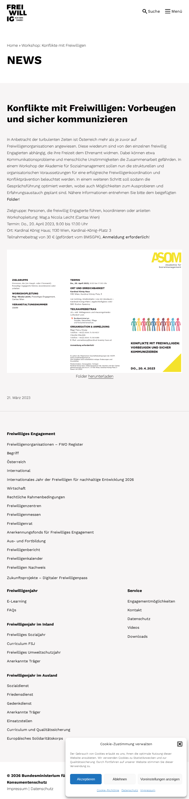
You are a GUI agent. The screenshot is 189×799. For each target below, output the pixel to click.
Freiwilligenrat (19, 523)
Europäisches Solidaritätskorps (35, 738)
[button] (179, 744)
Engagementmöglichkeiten (151, 601)
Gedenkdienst (19, 703)
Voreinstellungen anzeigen (160, 779)
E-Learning (17, 601)
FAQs (11, 610)
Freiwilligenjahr (22, 590)
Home (12, 45)
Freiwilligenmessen (24, 514)
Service (134, 590)
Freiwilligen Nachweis (26, 567)
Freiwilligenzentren (24, 506)
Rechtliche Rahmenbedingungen (36, 497)
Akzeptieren (86, 779)
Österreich (16, 462)
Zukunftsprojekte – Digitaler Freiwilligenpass (47, 578)
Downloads (137, 636)
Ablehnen (120, 779)
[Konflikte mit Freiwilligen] (94, 251)
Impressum (147, 790)
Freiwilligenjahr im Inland (30, 624)
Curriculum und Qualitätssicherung (38, 729)
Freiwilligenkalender (25, 558)
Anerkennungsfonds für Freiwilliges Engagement (50, 532)
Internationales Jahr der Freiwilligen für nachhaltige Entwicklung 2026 (70, 479)
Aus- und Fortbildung (26, 541)
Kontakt (134, 610)
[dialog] (126, 767)
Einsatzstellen (19, 721)
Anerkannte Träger (24, 661)
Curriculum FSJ (21, 643)
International (18, 470)
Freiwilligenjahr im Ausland (32, 675)
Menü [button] (176, 11)
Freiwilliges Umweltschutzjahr (34, 652)
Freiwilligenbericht (23, 550)
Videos (133, 627)
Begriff (13, 453)
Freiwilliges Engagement (31, 433)
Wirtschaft (16, 488)
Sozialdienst (18, 686)
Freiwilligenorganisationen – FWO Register (45, 444)
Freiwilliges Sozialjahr (26, 634)
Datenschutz (129, 790)
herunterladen (100, 376)
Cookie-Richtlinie (108, 790)
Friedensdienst (20, 694)
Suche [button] (154, 11)
